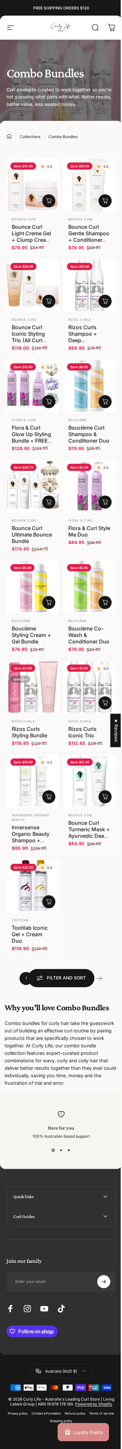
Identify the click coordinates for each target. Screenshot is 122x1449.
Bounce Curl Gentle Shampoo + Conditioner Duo (88, 237)
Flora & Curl (24, 420)
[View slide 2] (61, 1150)
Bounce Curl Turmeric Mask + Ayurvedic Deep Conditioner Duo (89, 833)
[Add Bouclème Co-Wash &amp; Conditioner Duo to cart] (105, 602)
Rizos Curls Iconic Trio (82, 732)
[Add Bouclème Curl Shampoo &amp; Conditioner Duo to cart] (105, 401)
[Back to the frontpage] (9, 136)
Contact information (58, 1395)
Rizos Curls (79, 319)
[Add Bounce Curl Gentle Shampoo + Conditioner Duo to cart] (105, 200)
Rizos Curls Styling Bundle (29, 732)
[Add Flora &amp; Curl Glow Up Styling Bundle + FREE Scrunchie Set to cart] (48, 401)
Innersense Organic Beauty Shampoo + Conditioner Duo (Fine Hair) (32, 840)
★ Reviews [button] (111, 730)
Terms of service (45, 1403)
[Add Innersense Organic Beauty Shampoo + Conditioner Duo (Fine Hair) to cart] (48, 796)
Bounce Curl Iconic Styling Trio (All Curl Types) (28, 337)
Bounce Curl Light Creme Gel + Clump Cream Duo (31, 237)
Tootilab (20, 920)
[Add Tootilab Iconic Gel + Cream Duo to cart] (48, 901)
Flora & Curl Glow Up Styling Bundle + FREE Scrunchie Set (31, 437)
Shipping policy (73, 1403)
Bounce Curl (24, 219)
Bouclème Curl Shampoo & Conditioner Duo (88, 434)
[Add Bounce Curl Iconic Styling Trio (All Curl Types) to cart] (48, 301)
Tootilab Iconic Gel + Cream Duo (30, 934)
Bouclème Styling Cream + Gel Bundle (31, 635)
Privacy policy (30, 1395)
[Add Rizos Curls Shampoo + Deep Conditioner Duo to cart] (105, 301)
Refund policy (87, 1395)
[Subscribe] (98, 1258)
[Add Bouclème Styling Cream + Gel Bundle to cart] (48, 602)
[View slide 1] (53, 1150)
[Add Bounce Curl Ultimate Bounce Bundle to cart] (48, 502)
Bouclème (77, 420)
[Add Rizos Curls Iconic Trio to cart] (105, 702)
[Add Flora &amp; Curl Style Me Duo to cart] (105, 502)
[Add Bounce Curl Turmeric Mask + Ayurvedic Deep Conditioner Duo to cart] (105, 796)
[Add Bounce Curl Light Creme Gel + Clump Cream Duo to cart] (48, 200)
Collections (30, 136)
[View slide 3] (69, 1150)
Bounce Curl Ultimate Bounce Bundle (32, 534)
